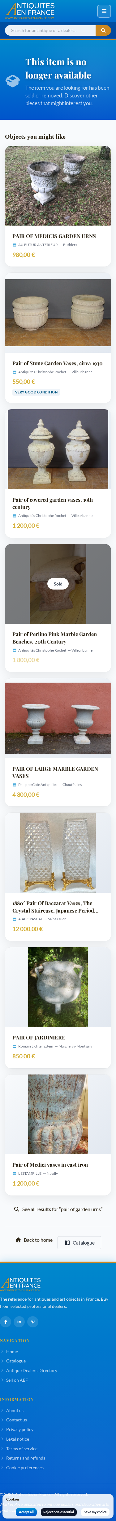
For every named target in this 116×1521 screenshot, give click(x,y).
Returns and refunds (25, 1457)
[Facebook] (5, 1321)
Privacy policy (19, 1429)
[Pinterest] (32, 1321)
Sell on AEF (17, 1380)
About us (15, 1410)
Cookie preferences (25, 1467)
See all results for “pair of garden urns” (62, 1209)
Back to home (38, 1240)
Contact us (16, 1419)
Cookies (12, 1499)
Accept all (26, 1512)
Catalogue (84, 1242)
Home (12, 1351)
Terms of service (21, 1448)
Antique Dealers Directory (31, 1370)
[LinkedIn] (19, 1321)
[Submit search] (103, 30)
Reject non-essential (58, 1512)
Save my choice (95, 1512)
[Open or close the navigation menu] (104, 11)
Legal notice (17, 1439)
